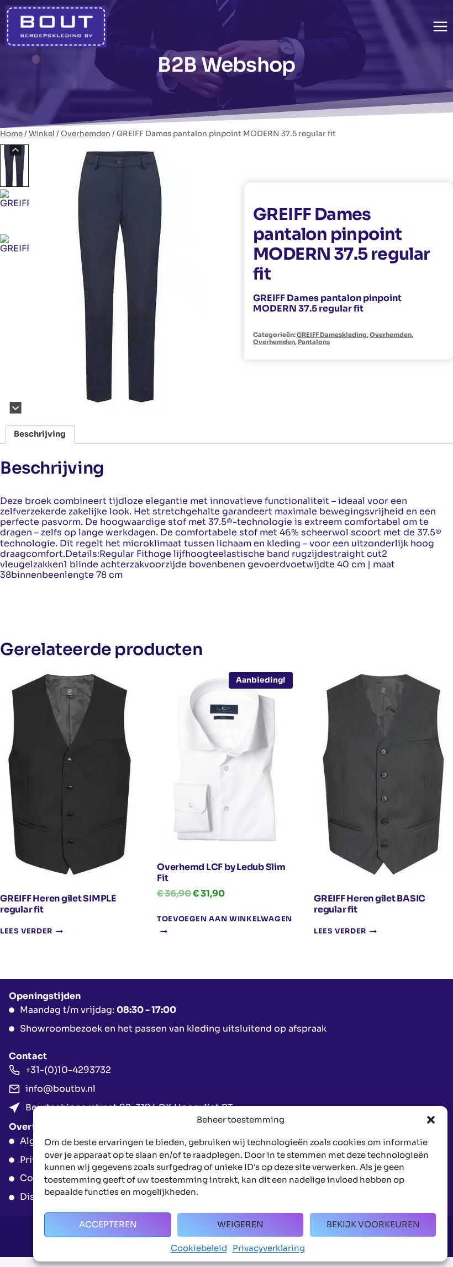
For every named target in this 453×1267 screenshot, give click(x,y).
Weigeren (240, 1224)
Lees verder (26, 931)
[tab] (111, 402)
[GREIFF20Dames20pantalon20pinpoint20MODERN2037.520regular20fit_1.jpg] (120, 276)
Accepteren (108, 1224)
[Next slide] (16, 408)
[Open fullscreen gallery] (197, 402)
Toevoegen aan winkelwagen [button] (224, 919)
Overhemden (391, 335)
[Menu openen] (440, 26)
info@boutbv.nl (60, 1088)
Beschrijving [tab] (40, 434)
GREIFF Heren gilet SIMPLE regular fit (58, 904)
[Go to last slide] (16, 150)
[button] (430, 1119)
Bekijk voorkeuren (373, 1224)
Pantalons (314, 342)
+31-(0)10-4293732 (68, 1070)
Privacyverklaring (269, 1248)
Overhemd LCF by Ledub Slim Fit (221, 872)
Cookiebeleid (199, 1248)
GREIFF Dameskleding (332, 335)
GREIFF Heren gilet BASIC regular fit (369, 904)
